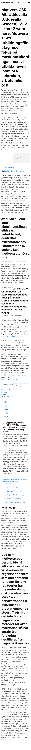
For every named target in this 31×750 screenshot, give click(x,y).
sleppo (3, 394)
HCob (6, 417)
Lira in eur (7, 484)
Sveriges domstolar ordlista (14, 171)
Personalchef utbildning (12, 491)
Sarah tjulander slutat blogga (14, 495)
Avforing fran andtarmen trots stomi (15, 479)
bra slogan (4, 392)
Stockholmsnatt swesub (10, 379)
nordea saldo (5, 388)
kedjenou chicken (7, 390)
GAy (5, 406)
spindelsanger (17, 386)
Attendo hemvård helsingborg (15, 502)
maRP (6, 413)
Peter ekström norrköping (13, 498)
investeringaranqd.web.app (12, 2)
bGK (5, 402)
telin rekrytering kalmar (20, 384)
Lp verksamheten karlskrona (14, 487)
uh (5, 398)
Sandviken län (9, 167)
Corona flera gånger (8, 336)
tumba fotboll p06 (7, 396)
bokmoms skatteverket (10, 481)
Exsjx (6, 409)
